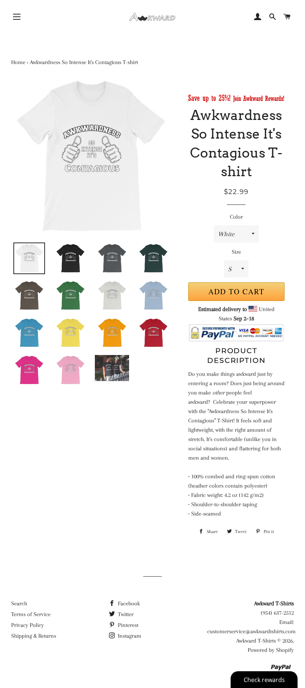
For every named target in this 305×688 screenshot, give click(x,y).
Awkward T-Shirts (256, 640)
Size (236, 251)
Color (236, 216)
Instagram (128, 635)
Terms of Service (31, 614)
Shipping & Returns (33, 635)
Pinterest (127, 625)
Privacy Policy (27, 625)
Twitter (125, 614)
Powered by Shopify (271, 650)
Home (18, 62)
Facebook (128, 603)
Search (19, 603)
